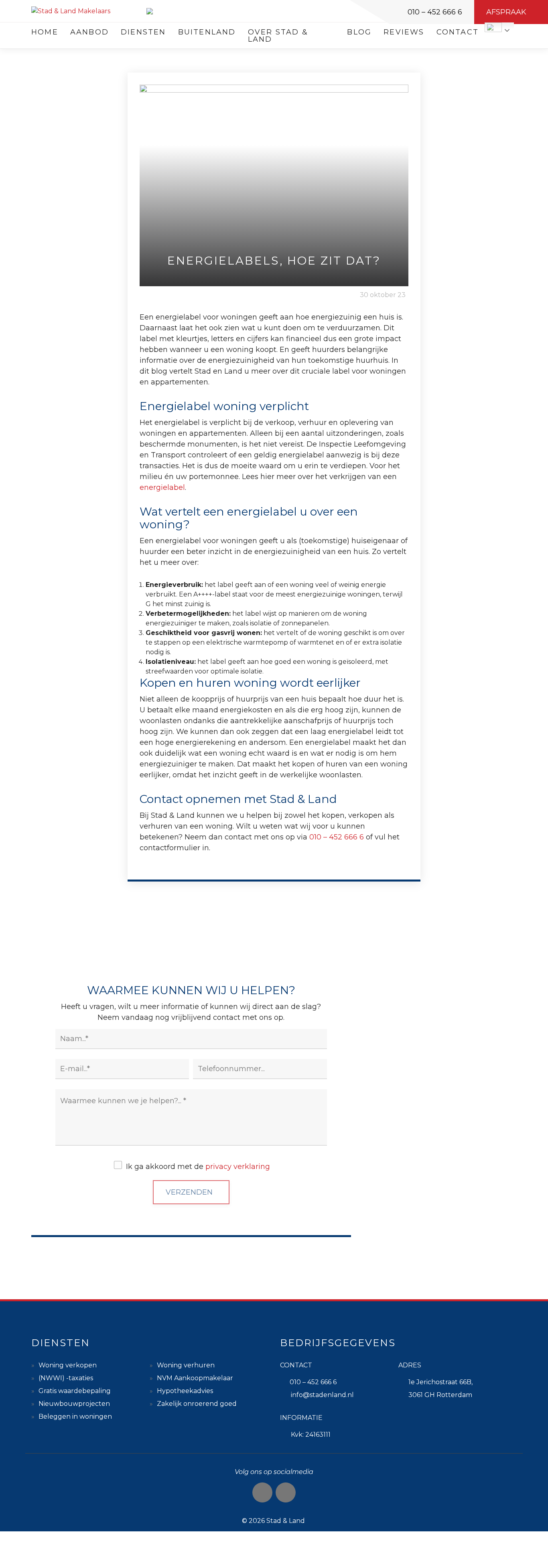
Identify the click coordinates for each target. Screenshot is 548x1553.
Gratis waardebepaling (75, 1391)
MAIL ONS (440, 1155)
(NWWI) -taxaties (66, 1378)
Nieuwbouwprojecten (74, 1403)
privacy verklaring (237, 1166)
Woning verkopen (68, 1365)
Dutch (493, 27)
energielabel (162, 487)
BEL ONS (440, 1080)
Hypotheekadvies (185, 1391)
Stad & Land (285, 1521)
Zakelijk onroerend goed (197, 1403)
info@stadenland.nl (322, 1395)
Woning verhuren (186, 1365)
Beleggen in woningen (75, 1416)
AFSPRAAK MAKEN (440, 1230)
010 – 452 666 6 (435, 12)
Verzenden (189, 1192)
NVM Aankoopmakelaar (195, 1378)
